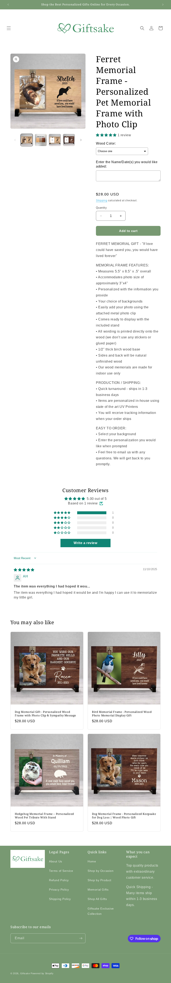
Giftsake (25, 973)
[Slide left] (15, 140)
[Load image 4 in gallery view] (69, 140)
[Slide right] (81, 140)
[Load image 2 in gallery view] (41, 140)
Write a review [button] (85, 543)
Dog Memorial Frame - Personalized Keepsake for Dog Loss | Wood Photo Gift (124, 815)
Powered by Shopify (42, 973)
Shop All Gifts (97, 899)
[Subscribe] (80, 938)
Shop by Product (99, 880)
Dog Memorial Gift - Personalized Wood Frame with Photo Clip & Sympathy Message (45, 713)
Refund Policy (59, 880)
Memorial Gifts (98, 889)
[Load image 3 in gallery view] (55, 140)
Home (92, 861)
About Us (55, 861)
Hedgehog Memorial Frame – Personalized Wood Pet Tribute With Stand (44, 815)
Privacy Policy (59, 889)
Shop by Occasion (101, 870)
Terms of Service (61, 870)
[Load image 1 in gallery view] (27, 140)
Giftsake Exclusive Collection (101, 911)
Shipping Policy (60, 899)
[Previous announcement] (8, 4)
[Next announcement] (162, 4)
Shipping (101, 200)
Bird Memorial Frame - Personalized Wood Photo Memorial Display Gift (122, 713)
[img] (24, 570)
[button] (8, 28)
